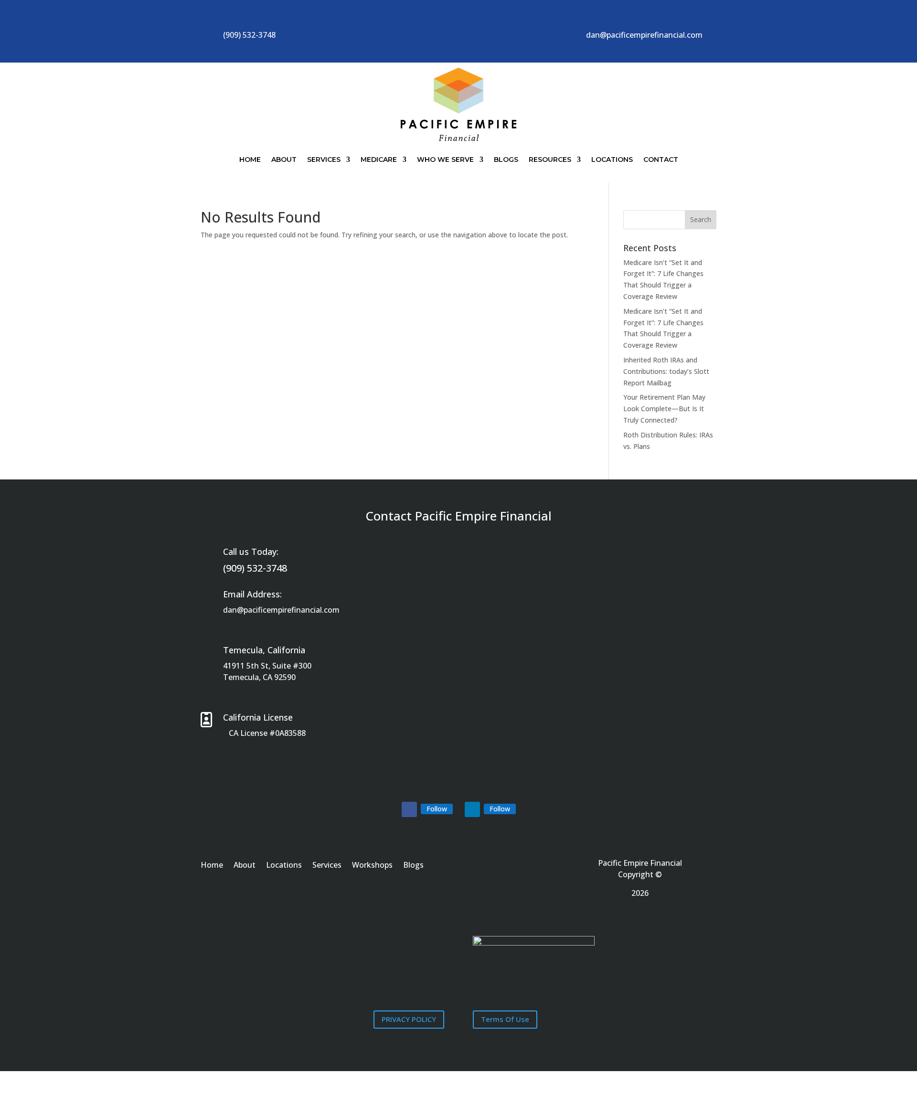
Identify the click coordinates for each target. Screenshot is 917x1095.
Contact (660, 159)
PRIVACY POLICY (409, 1019)
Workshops (372, 865)
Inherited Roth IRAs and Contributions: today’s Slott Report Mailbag (666, 371)
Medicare (379, 159)
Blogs (506, 159)
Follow (437, 808)
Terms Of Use (505, 1019)
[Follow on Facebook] (409, 809)
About (284, 159)
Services (324, 159)
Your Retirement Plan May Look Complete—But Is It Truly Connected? (664, 409)
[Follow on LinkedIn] (472, 809)
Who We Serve (445, 159)
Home (250, 159)
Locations (612, 159)
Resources (550, 159)
